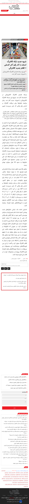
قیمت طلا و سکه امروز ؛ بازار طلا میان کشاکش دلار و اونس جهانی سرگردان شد (15, 282)
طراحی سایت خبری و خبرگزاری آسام (13, 501)
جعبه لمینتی (26, 480)
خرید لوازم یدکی (12, 474)
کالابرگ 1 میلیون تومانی (15, 258)
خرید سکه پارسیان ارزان (17, 478)
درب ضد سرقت (21, 476)
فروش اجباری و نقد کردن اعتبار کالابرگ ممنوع (14, 84)
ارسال (14, 408)
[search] (27, 10)
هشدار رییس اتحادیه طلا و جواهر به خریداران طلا (17, 439)
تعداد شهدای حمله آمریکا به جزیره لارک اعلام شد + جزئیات (15, 275)
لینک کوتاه (4, 264)
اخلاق (14, 2)
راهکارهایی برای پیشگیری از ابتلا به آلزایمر (17, 380)
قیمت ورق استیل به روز (14, 476)
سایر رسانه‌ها (24, 374)
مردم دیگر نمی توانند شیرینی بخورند (20, 463)
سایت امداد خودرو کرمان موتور (23, 482)
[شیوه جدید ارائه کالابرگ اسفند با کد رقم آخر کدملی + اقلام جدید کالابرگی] (8, 268)
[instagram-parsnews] (2, 10)
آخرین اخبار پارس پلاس (22, 413)
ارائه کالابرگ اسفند (23, 260)
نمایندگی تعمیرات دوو (6, 476)
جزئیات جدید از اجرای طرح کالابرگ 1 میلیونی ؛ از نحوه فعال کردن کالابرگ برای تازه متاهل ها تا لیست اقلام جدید (14, 80)
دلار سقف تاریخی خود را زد (21, 278)
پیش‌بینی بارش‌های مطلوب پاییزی (20, 443)
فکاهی (11, 2)
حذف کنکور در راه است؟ (22, 437)
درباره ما (20, 495)
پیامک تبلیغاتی (7, 474)
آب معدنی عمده (14, 482)
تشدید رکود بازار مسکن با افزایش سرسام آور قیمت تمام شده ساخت (14, 287)
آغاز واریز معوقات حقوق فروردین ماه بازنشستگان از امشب (16, 427)
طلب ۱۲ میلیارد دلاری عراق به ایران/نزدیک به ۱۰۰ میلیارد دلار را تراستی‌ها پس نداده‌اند (15, 454)
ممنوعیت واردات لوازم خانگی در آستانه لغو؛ (18, 441)
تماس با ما (10, 495)
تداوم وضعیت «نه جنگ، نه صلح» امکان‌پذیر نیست (17, 429)
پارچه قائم (26, 476)
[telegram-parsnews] (6, 10)
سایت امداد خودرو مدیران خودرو (22, 484)
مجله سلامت (18, 472)
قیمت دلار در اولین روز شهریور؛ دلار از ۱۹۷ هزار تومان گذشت (15, 445)
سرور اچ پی (6, 472)
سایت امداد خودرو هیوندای (7, 480)
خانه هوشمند (26, 486)
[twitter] (5, 268)
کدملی (24, 258)
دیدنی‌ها (7, 2)
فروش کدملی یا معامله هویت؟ (18, 86)
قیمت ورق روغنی (15, 480)
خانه (26, 39)
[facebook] (2, 268)
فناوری (20, 2)
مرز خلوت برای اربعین (9, 478)
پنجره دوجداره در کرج (24, 474)
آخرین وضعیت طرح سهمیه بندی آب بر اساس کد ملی (14, 89)
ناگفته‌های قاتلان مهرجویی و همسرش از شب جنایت (15, 377)
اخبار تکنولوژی (18, 474)
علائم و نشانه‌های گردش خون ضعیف (18, 388)
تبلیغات (15, 495)
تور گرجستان (15, 484)
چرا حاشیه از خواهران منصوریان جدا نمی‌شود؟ (18, 435)
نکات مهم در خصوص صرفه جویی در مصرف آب (16, 385)
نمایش (26, 467)
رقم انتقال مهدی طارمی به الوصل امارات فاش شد (17, 447)
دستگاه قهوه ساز (20, 480)
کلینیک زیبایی (26, 472)
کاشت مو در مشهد (12, 472)
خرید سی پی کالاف (25, 478)
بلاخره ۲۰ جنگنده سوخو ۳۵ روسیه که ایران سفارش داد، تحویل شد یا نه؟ (15, 458)
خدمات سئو (3, 470)
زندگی (26, 2)
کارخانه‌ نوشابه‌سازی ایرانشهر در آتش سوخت (18, 449)
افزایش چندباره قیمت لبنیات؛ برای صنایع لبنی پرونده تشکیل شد (14, 452)
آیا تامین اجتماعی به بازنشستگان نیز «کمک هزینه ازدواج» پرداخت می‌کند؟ (14, 432)
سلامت (23, 2)
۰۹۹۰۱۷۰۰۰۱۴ (14, 470)
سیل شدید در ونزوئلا (23, 461)
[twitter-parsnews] (4, 10)
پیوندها (4, 495)
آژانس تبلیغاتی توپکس (8, 484)
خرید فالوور (3, 478)
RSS (25, 495)
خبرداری (21, 472)
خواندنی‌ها (3, 2)
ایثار (17, 2)
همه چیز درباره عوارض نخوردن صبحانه (18, 382)
